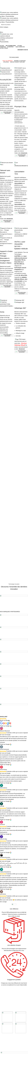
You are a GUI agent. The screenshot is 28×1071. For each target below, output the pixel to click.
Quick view (2, 116)
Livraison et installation (6, 1003)
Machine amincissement (20, 114)
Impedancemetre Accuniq (6, 83)
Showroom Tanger (5, 1048)
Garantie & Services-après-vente (8, 1041)
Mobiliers (2, 178)
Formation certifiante (6, 1005)
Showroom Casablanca (6, 1046)
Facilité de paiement (6, 1000)
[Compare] (2, 77)
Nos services (4, 988)
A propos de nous (5, 1038)
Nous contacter (4, 1043)
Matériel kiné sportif (19, 116)
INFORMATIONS (5, 1036)
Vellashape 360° (20, 308)
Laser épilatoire (18, 252)
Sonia (2, 312)
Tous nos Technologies (6, 270)
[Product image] (7, 72)
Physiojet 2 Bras (20, 106)
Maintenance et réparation (7, 1008)
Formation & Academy (6, 993)
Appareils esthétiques (20, 177)
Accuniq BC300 (5, 80)
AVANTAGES (4, 997)
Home (1, 55)
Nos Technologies (5, 991)
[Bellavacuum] (14, 665)
